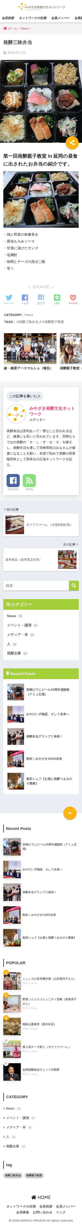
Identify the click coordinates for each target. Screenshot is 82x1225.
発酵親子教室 (54, 322)
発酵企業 (17, 653)
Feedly (29, 489)
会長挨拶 (8, 18)
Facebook (13, 489)
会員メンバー (60, 18)
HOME (43, 1197)
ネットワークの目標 (33, 18)
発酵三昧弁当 (28, 322)
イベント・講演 (22, 625)
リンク (61, 1212)
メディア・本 (20, 634)
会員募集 (22, 1212)
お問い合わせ (42, 1212)
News (28, 315)
